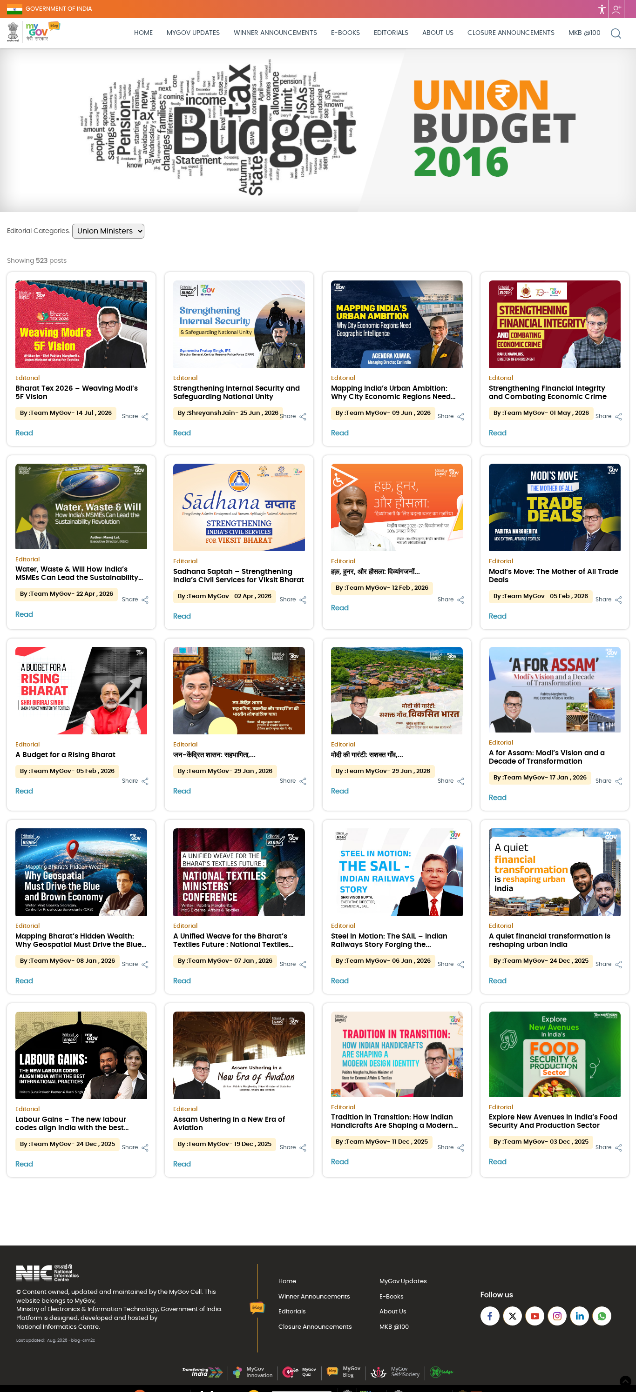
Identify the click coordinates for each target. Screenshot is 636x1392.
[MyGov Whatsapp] (601, 1315)
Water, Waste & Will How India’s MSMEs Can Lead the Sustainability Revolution (76, 578)
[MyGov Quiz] (299, 1376)
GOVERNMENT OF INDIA (59, 9)
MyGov (179, 1292)
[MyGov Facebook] (490, 1315)
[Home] (54, 33)
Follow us (616, 9)
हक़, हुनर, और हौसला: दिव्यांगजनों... (375, 571)
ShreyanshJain (211, 413)
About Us (437, 33)
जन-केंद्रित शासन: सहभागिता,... (214, 755)
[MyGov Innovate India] (252, 1376)
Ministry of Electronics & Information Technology (87, 1309)
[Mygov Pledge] (441, 1376)
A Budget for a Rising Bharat (65, 755)
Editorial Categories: (39, 231)
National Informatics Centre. (58, 1327)
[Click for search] (616, 33)
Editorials (391, 33)
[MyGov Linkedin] (579, 1315)
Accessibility (602, 9)
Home (143, 33)
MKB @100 (584, 33)
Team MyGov (50, 413)
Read (24, 433)
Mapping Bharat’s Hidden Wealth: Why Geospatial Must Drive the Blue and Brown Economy (78, 945)
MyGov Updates (193, 33)
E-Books (345, 33)
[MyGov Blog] (343, 1376)
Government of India (191, 1309)
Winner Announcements (275, 33)
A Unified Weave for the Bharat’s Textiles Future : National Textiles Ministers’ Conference (231, 945)
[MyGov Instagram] (557, 1315)
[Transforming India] (203, 1376)
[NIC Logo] (47, 1273)
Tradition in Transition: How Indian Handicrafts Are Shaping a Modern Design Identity (392, 1126)
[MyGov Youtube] (534, 1315)
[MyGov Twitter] (512, 1315)
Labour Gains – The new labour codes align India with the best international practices (70, 1128)
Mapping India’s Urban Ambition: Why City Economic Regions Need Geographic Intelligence (391, 397)
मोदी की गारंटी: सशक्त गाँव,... (367, 755)
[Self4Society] (395, 1376)
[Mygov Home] (27, 33)
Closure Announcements (511, 33)
